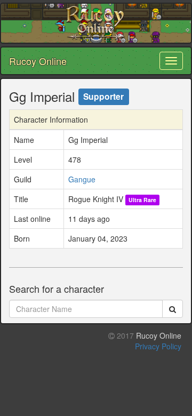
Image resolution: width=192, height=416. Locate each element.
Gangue (81, 179)
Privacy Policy (158, 346)
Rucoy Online (38, 61)
